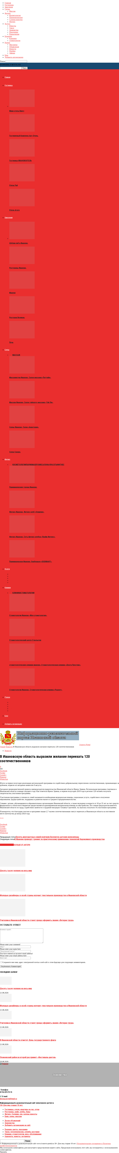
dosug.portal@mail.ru (8, 1099)
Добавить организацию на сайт (18, 1125)
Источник (1, 817)
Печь (11, 342)
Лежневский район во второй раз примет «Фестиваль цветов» (28, 1057)
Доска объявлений (12, 1121)
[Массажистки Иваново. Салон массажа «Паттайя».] (22, 373)
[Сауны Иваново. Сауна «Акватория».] (22, 423)
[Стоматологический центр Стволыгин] (22, 635)
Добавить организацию (14, 57)
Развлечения (14, 34)
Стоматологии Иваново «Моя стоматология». (28, 615)
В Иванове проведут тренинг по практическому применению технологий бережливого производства (60, 839)
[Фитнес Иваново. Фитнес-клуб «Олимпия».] (22, 507)
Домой (2, 747)
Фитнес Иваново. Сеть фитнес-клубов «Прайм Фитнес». (32, 537)
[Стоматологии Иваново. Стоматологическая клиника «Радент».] (22, 685)
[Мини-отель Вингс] (22, 106)
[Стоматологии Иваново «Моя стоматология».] (22, 611)
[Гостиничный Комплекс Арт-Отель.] (22, 131)
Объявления (14, 47)
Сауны (7, 9)
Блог (6, 55)
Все (10, 355)
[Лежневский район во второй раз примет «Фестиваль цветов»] (6, 1053)
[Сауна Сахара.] (22, 447)
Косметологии (15, 15)
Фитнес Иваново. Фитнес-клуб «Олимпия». (26, 512)
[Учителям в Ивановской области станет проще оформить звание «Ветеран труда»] (12, 916)
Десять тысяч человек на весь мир (16, 870)
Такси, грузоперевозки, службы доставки (22, 1132)
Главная (8, 3)
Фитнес (8, 13)
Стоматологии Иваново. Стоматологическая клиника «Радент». (35, 690)
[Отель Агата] (22, 206)
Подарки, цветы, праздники (16, 1129)
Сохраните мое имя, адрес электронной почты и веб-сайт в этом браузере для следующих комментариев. (44, 962)
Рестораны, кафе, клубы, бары (17, 1112)
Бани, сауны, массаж (13, 1116)
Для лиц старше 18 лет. (11, 1105)
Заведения (9, 7)
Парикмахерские (16, 17)
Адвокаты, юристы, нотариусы (17, 1136)
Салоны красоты (16, 20)
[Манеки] (22, 288)
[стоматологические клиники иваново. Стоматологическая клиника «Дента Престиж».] (22, 660)
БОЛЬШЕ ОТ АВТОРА (22, 845)
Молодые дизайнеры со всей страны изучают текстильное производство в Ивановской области (43, 895)
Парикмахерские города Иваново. (23, 487)
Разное (7, 43)
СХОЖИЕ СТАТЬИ (7, 845)
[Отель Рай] (22, 181)
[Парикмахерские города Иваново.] (22, 482)
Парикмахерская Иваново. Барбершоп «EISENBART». (30, 561)
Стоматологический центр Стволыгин (25, 640)
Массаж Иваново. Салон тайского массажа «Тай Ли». (31, 402)
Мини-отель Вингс (16, 111)
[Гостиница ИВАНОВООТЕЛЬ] (22, 156)
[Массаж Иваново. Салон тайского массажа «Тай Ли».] (22, 398)
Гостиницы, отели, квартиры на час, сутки (22, 1109)
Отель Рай (13, 185)
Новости (12, 49)
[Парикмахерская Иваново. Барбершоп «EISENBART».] (22, 557)
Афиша (12, 53)
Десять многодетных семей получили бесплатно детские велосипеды (47, 837)
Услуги (7, 24)
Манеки (12, 293)
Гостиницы (9, 5)
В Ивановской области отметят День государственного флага (28, 1040)
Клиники (8, 36)
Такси (11, 28)
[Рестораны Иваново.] (22, 263)
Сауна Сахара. (15, 452)
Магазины (13, 45)
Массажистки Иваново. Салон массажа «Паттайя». (30, 377)
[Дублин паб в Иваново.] (22, 238)
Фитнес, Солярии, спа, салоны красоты (21, 1114)
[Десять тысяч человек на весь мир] (12, 866)
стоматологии (14, 41)
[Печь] (22, 338)
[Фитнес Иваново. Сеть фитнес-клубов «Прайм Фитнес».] (22, 532)
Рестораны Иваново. (17, 268)
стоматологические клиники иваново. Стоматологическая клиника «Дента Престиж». (45, 665)
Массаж (12, 11)
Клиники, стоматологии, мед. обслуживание (23, 1134)
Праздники (13, 32)
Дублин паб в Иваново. (18, 243)
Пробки (12, 51)
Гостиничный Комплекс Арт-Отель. (23, 136)
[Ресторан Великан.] (22, 313)
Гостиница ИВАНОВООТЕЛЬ (20, 160)
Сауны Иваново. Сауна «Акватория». (24, 427)
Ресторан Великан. (17, 317)
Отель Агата (14, 210)
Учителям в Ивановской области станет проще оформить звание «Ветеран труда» (37, 920)
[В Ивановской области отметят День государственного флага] (6, 1036)
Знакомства (13, 30)
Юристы (12, 26)
